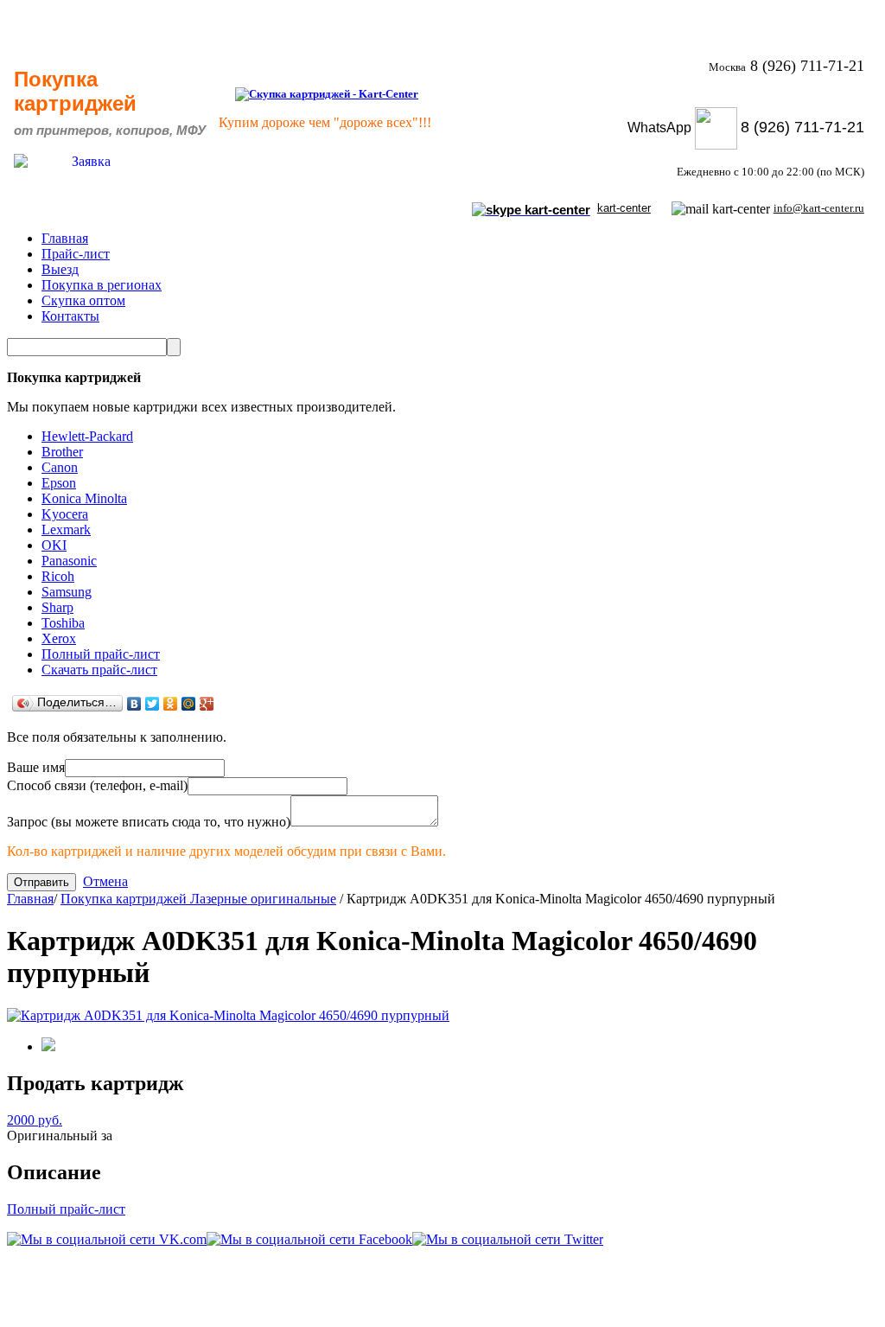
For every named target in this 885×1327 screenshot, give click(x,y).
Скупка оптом (83, 300)
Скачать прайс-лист (99, 669)
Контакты (70, 316)
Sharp (57, 607)
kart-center (624, 207)
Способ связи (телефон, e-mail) (97, 785)
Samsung (66, 591)
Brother (62, 451)
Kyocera (64, 514)
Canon (59, 467)
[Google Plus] (207, 703)
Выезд (60, 269)
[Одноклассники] (171, 703)
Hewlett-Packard (87, 436)
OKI (54, 545)
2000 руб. (34, 1120)
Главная (64, 238)
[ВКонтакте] (134, 703)
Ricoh (57, 576)
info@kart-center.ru (819, 207)
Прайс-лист (75, 253)
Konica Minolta (84, 498)
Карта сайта (824, 1301)
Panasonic (69, 560)
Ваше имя (36, 767)
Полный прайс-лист (100, 654)
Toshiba (63, 623)
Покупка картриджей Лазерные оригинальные (198, 898)
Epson (58, 482)
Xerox (58, 638)
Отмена (105, 881)
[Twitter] (152, 703)
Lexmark (66, 529)
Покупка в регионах (101, 285)
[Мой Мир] (189, 703)
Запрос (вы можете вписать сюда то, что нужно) (148, 821)
